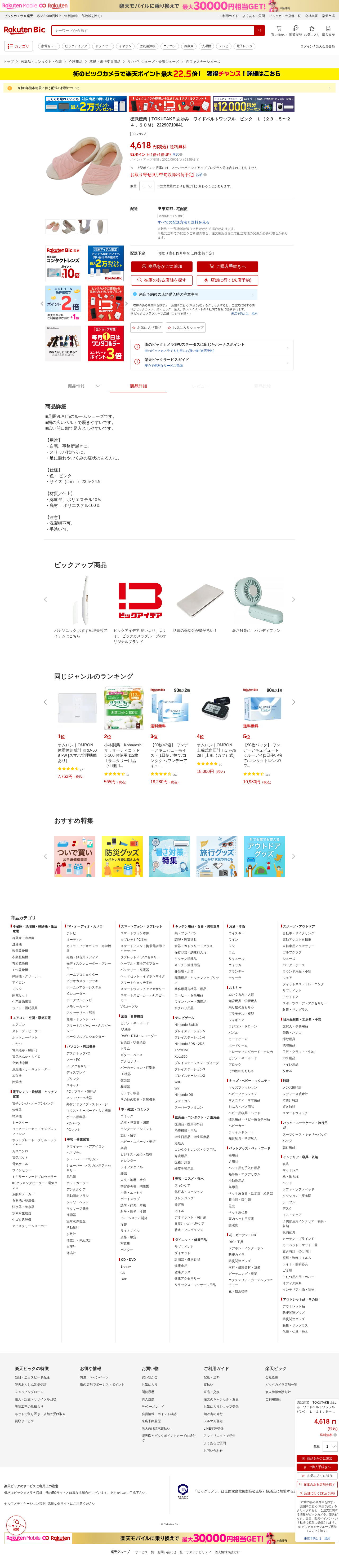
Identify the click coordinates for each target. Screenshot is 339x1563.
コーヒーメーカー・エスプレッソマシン (34, 1131)
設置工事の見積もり (29, 1406)
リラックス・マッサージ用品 (195, 1285)
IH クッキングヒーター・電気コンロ (34, 1185)
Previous (39, 104)
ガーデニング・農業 (243, 1274)
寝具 (286, 1164)
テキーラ (235, 978)
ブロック (235, 1064)
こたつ (17, 1044)
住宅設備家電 (21, 1002)
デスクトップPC (78, 1053)
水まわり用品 (184, 1008)
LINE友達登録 (214, 1428)
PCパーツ (73, 1123)
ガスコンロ (20, 1151)
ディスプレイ (76, 1072)
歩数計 (71, 1234)
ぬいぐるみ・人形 (241, 994)
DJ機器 (126, 1074)
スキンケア (182, 1185)
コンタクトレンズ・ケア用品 (195, 1150)
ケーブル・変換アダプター (140, 963)
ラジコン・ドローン (243, 1026)
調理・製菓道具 (186, 940)
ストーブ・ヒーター (26, 1031)
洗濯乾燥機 (20, 951)
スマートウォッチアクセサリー (143, 989)
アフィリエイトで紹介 (219, 1436)
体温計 (71, 1253)
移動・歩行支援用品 (105, 62)
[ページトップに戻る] (331, 907)
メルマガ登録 (213, 1421)
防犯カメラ (236, 1254)
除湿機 (17, 1082)
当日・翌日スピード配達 (32, 1377)
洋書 (124, 1224)
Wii (177, 1088)
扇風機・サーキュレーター (31, 1069)
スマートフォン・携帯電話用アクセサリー (143, 948)
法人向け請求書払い (156, 1428)
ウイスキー (236, 933)
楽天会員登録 (325, 46)
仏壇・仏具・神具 (295, 1332)
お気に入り (150, 1384)
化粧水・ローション (189, 1192)
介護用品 (76, 62)
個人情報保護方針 (278, 1392)
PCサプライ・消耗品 (81, 1091)
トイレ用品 (290, 1064)
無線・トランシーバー (82, 1019)
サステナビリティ (198, 1552)
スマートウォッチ (295, 1113)
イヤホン (125, 46)
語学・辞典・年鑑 (133, 1205)
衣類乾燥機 (20, 957)
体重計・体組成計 (79, 1240)
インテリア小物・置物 (298, 1289)
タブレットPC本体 (134, 940)
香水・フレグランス (189, 1230)
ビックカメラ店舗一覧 (285, 16)
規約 (254, 313)
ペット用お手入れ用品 (244, 1168)
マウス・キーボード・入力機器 (88, 1111)
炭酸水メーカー (23, 1194)
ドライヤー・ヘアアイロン (85, 1146)
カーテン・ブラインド (298, 1239)
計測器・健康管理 (187, 1259)
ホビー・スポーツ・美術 (138, 1142)
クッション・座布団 (297, 1196)
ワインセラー (21, 1170)
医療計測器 (182, 1162)
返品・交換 (212, 1392)
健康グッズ (182, 1272)
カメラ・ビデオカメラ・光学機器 (88, 948)
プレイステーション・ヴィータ (197, 1063)
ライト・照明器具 (25, 1008)
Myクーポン (150, 1406)
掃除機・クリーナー (26, 976)
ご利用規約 (273, 1399)
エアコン (169, 46)
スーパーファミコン (189, 1107)
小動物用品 (236, 1181)
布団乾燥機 (20, 963)
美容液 (179, 1204)
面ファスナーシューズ (203, 62)
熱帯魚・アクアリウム (244, 1174)
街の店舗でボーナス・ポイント (102, 1384)
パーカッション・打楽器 (138, 1068)
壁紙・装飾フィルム (297, 1258)
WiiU (178, 1082)
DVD (124, 1279)
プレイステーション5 (190, 1031)
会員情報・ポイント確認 (159, 1414)
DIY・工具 (236, 1242)
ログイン (306, 46)
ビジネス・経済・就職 (136, 1154)
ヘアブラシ (74, 1153)
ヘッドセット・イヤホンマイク (143, 976)
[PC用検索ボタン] (259, 30)
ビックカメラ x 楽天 (18, 16)
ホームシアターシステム (83, 987)
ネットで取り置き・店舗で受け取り (40, 1414)
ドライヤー (103, 46)
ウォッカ (235, 965)
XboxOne (181, 1050)
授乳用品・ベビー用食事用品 (249, 1119)
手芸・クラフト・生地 (298, 1052)
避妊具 (179, 1143)
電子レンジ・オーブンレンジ (32, 1103)
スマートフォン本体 (135, 933)
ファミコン (182, 1101)
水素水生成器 (21, 1213)
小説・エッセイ (132, 1192)
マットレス (290, 1170)
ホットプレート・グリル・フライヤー (34, 1142)
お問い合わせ (213, 1450)
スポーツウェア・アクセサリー (305, 1003)
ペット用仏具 (238, 1212)
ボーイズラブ (130, 1199)
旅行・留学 (128, 1135)
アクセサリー (130, 1061)
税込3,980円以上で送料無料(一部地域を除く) (69, 16)
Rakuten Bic (24, 30)
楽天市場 (328, 16)
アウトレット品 (294, 1306)
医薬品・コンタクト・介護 (41, 62)
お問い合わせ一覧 (170, 1552)
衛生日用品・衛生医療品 (192, 1137)
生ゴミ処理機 (21, 1219)
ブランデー (236, 971)
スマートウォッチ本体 (136, 982)
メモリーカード (77, 1006)
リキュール (236, 959)
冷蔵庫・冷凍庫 (23, 938)
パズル (233, 1033)
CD (123, 1273)
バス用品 (289, 1058)
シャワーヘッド (77, 1202)
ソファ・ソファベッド (298, 1189)
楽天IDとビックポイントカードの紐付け (169, 1438)
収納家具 (289, 1232)
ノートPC (73, 1060)
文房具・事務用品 (295, 1026)
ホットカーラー (77, 1183)
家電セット (49, 46)
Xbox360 (181, 1056)
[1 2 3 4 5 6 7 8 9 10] (146, 186)
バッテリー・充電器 (135, 970)
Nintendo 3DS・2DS (189, 1044)
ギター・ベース (132, 1055)
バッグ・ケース (294, 965)
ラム (232, 952)
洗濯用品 (289, 1045)
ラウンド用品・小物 (297, 971)
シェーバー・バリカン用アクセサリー (88, 1168)
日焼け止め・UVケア (189, 1223)
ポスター (127, 1250)
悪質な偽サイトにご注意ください (71, 1503)
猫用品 (233, 1155)
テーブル (289, 1202)
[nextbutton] (293, 599)
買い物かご (150, 1377)
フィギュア (236, 1020)
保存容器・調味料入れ (190, 952)
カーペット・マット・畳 (300, 1245)
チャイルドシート (241, 1132)
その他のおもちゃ (241, 1071)
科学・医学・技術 (133, 1212)
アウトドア (290, 997)
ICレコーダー (76, 994)
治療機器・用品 (186, 1130)
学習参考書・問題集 (135, 1186)
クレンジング (184, 1198)
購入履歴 (148, 1399)
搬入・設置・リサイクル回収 (35, 1399)
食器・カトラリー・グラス (194, 946)
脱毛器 (71, 1177)
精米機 (17, 1116)
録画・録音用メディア (82, 957)
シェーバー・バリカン (82, 1159)
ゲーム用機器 (76, 1117)
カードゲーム (238, 1039)
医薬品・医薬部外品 (189, 1124)
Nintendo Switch (186, 1025)
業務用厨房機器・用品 (190, 989)
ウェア (287, 978)
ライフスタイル (132, 1167)
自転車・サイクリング (298, 933)
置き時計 (289, 1107)
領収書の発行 (213, 1414)
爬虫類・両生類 (240, 1200)
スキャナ (72, 1085)
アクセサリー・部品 (80, 1013)
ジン (232, 946)
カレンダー (128, 1161)
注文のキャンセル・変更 (221, 1399)
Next (299, 104)
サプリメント (184, 1247)
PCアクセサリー (78, 1066)
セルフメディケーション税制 (25, 1503)
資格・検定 (128, 1237)
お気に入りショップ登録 (221, 1406)
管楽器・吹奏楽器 (133, 1042)
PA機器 (126, 1029)
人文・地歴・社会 (133, 1180)
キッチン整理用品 (187, 965)
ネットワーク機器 (79, 1098)
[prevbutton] (46, 599)
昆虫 (232, 1206)
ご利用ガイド (228, 16)
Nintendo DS (184, 1095)
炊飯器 (17, 1110)
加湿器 (17, 1076)
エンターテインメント (136, 1129)
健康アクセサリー (187, 1278)
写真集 (125, 1243)
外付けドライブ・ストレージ (87, 1104)
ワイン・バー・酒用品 (190, 1002)
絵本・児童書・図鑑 (135, 1122)
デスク (287, 1208)
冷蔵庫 (189, 46)
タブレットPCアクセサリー (140, 957)
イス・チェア (292, 1215)
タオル (287, 1071)
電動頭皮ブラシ (77, 1196)
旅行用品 (289, 1147)
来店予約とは (240, 313)
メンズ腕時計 (292, 1087)
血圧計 (71, 1247)
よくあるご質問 (254, 16)
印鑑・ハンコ (292, 1033)
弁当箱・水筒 (184, 971)
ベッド (287, 1183)
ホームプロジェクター (82, 975)
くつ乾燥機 (20, 970)
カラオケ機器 (130, 1093)
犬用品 (233, 1161)
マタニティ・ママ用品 (244, 1100)
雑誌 (124, 1173)
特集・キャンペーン (94, 1377)
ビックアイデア (76, 46)
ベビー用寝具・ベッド (244, 1113)
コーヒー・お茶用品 (189, 995)
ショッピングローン (29, 1392)
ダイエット (182, 1253)
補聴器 (71, 1215)
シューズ (289, 959)
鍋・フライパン (186, 933)
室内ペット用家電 (241, 1219)
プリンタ (72, 1079)
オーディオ (74, 940)
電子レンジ (244, 46)
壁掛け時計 (290, 1100)
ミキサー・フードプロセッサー (34, 1177)
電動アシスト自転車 (297, 940)
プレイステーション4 (190, 1037)
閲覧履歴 (148, 1392)
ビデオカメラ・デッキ (82, 981)
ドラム (125, 1048)
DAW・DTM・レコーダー (139, 1036)
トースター (20, 1122)
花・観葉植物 (238, 1291)
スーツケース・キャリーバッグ (305, 1134)
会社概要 (311, 16)
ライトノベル (130, 1231)
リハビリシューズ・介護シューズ (153, 62)
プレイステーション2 (190, 1076)
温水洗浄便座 (76, 1221)
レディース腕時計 (295, 1094)
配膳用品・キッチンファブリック (197, 980)
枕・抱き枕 (290, 1177)
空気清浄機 (147, 46)
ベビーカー (236, 1126)
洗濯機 (206, 46)
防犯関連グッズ (294, 1313)
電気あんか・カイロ (26, 1056)
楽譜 (124, 1148)
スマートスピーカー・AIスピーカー (88, 1028)
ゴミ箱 (287, 1270)
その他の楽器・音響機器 (138, 1099)
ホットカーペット (25, 1037)
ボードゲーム (238, 1045)
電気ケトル (20, 1164)
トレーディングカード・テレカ (251, 1052)
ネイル (179, 1211)
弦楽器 (125, 1080)
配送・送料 (212, 1377)
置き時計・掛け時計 (297, 1251)
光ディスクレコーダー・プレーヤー (88, 966)
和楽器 (125, 1087)
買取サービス (24, 1421)
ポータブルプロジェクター (85, 1037)
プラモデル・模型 (241, 1013)
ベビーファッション (243, 1094)
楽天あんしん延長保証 (31, 1384)
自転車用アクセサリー (298, 946)
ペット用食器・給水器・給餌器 (251, 1193)
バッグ (287, 1141)
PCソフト (73, 1130)
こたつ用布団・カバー (298, 1277)
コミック (127, 1116)
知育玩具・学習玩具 (243, 1001)
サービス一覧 (144, 1552)
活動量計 (72, 1227)
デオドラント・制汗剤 (190, 1217)
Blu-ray (126, 1266)
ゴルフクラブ (292, 952)
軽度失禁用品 (184, 1169)
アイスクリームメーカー (29, 1226)
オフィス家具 (292, 1283)
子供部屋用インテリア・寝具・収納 (305, 1223)
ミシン (17, 989)
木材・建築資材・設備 (244, 1267)
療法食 (233, 1225)
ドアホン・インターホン (246, 1248)
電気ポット (20, 1157)
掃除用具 (289, 1039)
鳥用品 (233, 1187)
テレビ (224, 46)
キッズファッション (243, 1087)
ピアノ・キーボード (135, 1023)
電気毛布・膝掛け (25, 1050)
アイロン (18, 982)
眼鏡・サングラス (295, 1010)
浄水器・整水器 (23, 1207)
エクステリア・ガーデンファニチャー (251, 1282)
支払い (208, 1384)
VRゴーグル (129, 1006)
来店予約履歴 (151, 1421)
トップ (8, 62)
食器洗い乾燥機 (23, 1200)
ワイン (233, 940)
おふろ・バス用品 (241, 1107)
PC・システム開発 (134, 1218)
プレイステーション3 (190, 1069)
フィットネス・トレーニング (303, 984)
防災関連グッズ (240, 1261)
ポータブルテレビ (79, 1000)
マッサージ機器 (77, 1208)
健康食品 (181, 1266)
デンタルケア (76, 1189)
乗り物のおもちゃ (241, 1007)
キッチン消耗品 (186, 959)
